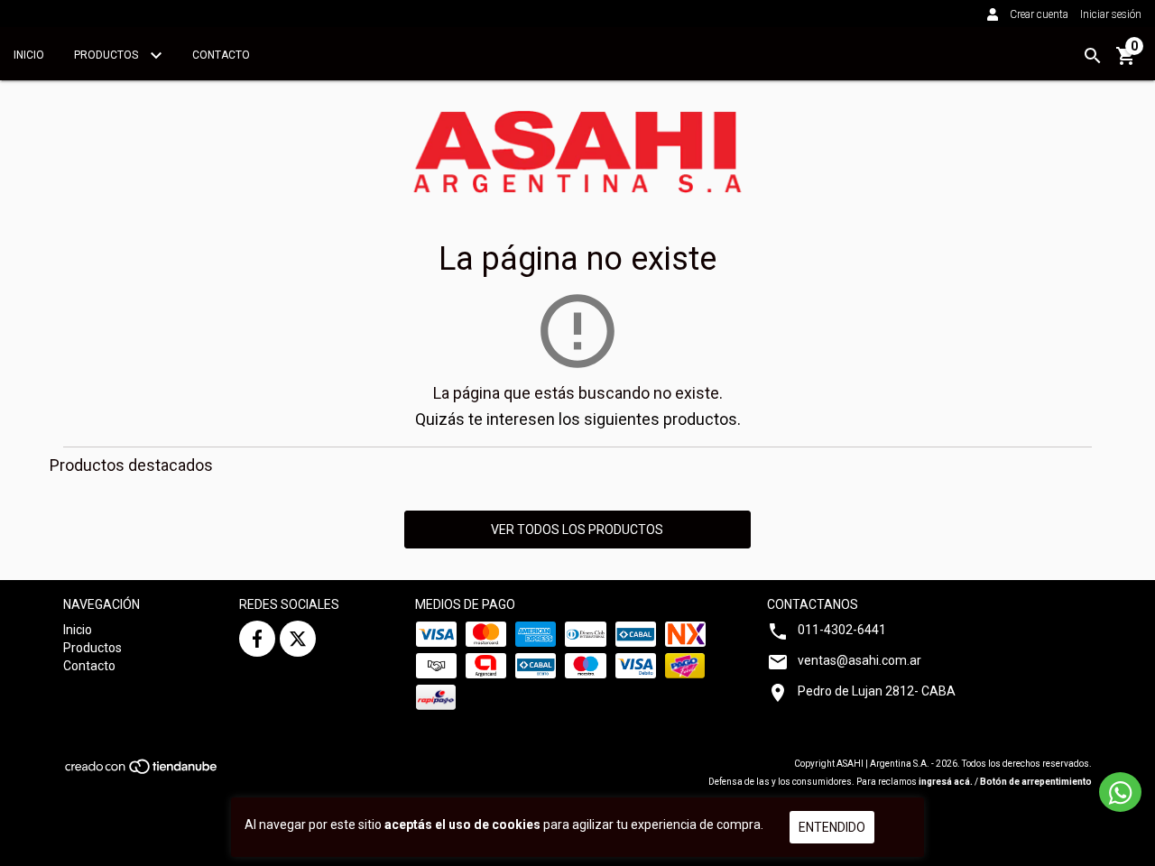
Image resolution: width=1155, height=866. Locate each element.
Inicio (29, 55)
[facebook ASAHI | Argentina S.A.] (257, 639)
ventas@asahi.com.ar (859, 660)
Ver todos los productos (577, 529)
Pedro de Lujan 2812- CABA (877, 691)
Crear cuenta (1039, 14)
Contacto (221, 55)
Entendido (832, 827)
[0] (1126, 62)
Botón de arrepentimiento (1036, 782)
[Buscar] (1092, 56)
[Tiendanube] (142, 773)
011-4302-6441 (842, 629)
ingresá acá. (946, 782)
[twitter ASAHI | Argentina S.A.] (298, 639)
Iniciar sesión (1110, 14)
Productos (107, 55)
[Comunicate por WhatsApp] (1120, 792)
